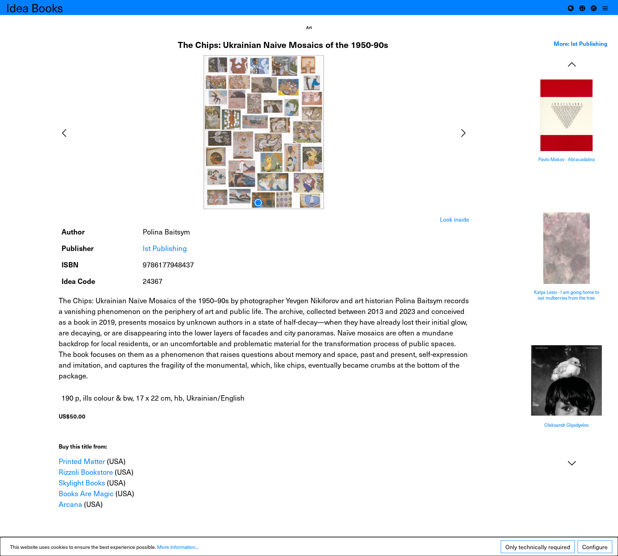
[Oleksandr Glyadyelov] (566, 380)
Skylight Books (82, 482)
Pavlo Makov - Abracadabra (566, 159)
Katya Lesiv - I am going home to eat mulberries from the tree (566, 295)
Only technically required (537, 546)
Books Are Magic (86, 493)
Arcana (70, 504)
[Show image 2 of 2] (269, 203)
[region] (264, 132)
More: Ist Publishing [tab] (580, 43)
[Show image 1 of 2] (258, 203)
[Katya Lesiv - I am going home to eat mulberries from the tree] (566, 248)
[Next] (463, 132)
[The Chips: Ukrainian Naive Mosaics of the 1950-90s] (263, 132)
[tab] (454, 219)
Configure (595, 546)
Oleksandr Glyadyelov (566, 425)
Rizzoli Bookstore (86, 471)
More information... (177, 547)
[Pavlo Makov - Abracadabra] (566, 115)
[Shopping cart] (582, 7)
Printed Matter (82, 461)
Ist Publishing (165, 248)
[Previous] (64, 132)
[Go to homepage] (43, 8)
